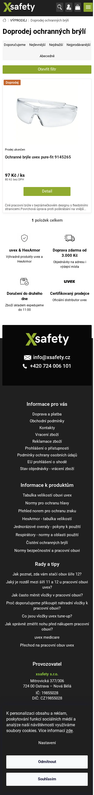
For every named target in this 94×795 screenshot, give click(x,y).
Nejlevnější (37, 45)
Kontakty (47, 428)
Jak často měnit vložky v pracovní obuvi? (47, 595)
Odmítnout (47, 762)
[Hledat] (60, 7)
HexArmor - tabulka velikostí (47, 519)
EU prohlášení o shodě (47, 462)
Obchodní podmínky (47, 421)
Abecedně (47, 56)
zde (69, 730)
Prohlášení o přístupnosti (47, 448)
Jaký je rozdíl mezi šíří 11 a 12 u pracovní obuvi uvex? (47, 585)
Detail (47, 191)
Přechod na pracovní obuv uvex (47, 645)
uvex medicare (47, 637)
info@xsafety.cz (51, 357)
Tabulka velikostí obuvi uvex (47, 495)
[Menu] (89, 7)
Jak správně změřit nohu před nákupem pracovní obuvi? (47, 627)
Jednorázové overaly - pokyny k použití (47, 527)
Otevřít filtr (47, 69)
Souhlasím (47, 779)
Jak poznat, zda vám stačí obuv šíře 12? (47, 574)
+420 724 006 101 (50, 366)
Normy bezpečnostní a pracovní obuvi (47, 550)
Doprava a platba (47, 414)
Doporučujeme (15, 45)
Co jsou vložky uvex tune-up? (47, 616)
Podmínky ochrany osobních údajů (47, 455)
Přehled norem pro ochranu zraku (47, 511)
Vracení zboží (47, 435)
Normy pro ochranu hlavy (47, 503)
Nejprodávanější (78, 45)
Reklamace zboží (47, 441)
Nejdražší (56, 45)
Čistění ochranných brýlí (47, 543)
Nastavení (47, 743)
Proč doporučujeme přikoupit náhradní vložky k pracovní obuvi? (47, 606)
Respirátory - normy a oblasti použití (47, 535)
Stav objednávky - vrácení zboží (47, 469)
